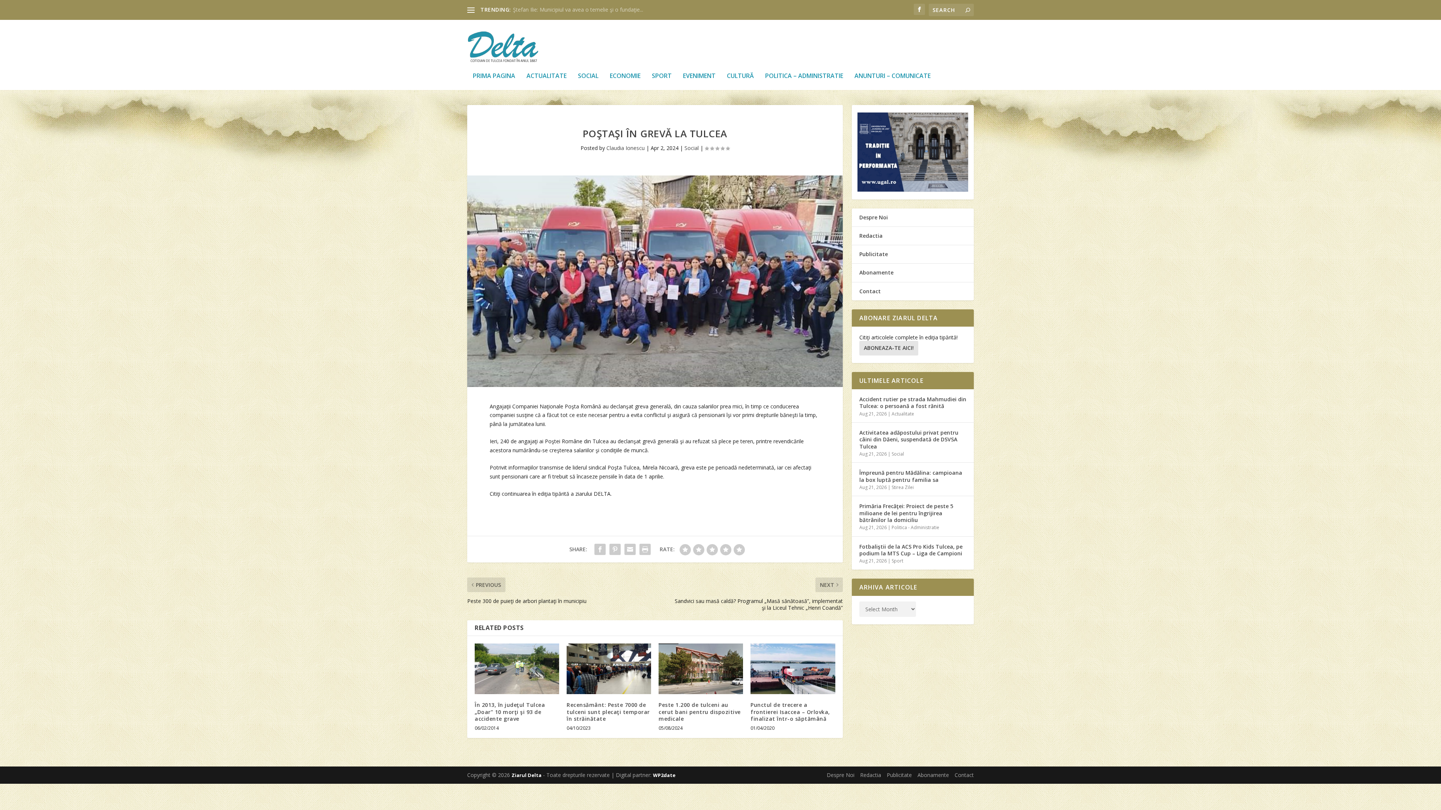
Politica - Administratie (915, 527)
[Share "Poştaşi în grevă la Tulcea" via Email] (630, 549)
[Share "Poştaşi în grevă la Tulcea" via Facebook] (600, 549)
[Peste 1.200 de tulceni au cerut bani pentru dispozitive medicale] (701, 669)
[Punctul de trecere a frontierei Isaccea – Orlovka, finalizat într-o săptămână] (793, 669)
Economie (625, 76)
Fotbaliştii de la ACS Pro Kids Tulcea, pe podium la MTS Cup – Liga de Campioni (911, 550)
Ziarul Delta (526, 775)
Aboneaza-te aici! (889, 347)
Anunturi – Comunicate (892, 76)
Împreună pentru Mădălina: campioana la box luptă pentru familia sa (910, 476)
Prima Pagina (494, 76)
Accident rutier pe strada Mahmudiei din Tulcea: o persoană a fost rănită (912, 403)
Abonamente (876, 272)
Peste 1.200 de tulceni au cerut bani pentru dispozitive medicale (700, 711)
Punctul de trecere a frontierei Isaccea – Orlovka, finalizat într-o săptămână (790, 711)
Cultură (740, 76)
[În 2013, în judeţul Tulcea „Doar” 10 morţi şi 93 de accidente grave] (517, 669)
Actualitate (546, 76)
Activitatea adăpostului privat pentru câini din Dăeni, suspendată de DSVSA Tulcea (908, 439)
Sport (662, 76)
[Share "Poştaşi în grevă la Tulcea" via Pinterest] (615, 549)
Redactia (871, 235)
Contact (870, 291)
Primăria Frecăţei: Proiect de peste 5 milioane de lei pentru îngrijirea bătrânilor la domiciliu (906, 512)
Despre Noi (873, 217)
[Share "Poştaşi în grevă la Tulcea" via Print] (645, 549)
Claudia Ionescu (625, 148)
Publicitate (873, 254)
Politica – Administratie (804, 76)
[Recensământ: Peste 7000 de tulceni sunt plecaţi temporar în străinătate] (609, 669)
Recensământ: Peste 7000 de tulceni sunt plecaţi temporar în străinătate (608, 711)
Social (588, 76)
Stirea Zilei (903, 487)
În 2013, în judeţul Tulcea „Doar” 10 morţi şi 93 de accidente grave (510, 711)
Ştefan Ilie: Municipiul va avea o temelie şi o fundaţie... (578, 9)
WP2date (664, 775)
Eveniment (699, 76)
